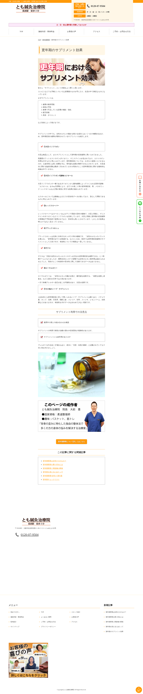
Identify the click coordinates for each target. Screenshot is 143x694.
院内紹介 (13, 622)
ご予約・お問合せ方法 (122, 32)
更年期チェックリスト (51, 479)
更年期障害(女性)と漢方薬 (52, 476)
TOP (21, 32)
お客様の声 (71, 32)
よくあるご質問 (46, 617)
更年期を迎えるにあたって (53, 472)
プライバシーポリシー (48, 626)
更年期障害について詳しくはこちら (71, 441)
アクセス (96, 32)
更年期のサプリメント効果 (114, 631)
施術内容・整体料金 (46, 32)
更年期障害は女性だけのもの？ (54, 461)
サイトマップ (15, 626)
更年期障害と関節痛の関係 (53, 468)
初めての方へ (15, 612)
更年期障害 (46, 40)
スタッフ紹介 (76, 612)
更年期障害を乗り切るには (53, 464)
